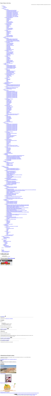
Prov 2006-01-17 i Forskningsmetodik (11, 183)
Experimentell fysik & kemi (7, 83)
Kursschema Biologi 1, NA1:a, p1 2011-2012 (12, 16)
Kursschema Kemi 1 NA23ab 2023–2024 (12, 95)
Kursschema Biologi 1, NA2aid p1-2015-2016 (12, 14)
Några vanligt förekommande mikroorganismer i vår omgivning (15, 217)
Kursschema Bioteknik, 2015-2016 (11, 65)
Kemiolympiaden (9, 152)
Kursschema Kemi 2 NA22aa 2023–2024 (12, 126)
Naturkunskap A (6, 224)
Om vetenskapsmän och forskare (11, 173)
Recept (7, 113)
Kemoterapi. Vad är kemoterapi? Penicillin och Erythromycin (14, 211)
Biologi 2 (5, 37)
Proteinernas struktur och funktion (11, 73)
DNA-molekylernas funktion (10, 71)
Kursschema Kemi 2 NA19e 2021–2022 (12, 130)
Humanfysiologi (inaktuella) (10, 49)
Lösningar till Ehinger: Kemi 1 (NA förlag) (12, 114)
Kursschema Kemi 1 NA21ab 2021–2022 (12, 97)
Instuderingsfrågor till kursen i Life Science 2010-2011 (13, 197)
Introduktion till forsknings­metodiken (11, 171)
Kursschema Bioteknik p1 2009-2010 (11, 67)
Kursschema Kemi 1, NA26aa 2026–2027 (12, 91)
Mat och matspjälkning (9, 21)
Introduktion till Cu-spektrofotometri (11, 88)
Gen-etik (8, 76)
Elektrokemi (8, 104)
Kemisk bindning (9, 101)
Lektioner (6, 86)
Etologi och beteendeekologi (10, 45)
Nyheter (5, 6)
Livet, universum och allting (10, 228)
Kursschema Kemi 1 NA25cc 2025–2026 (12, 93)
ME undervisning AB (29, 394)
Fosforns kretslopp (3, 373)
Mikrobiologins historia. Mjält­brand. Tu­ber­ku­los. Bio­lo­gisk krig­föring (15, 206)
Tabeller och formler (6, 245)
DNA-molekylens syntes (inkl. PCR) (11, 194)
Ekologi (8, 27)
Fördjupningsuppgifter (8, 178)
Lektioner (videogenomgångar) (9, 17)
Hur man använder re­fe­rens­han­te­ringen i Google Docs (13, 157)
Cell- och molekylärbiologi (10, 51)
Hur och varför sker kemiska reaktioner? (12, 133)
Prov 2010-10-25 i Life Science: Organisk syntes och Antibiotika (15, 198)
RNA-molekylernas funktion (10, 72)
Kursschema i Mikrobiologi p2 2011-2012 (12, 201)
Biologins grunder (9, 24)
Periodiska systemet (9, 108)
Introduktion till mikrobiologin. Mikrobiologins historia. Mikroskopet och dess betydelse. (18, 204)
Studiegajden (5, 7)
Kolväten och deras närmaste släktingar (12, 135)
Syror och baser (9, 103)
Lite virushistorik (9, 212)
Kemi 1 (4, 89)
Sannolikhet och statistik (10, 165)
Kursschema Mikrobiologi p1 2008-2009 (12, 203)
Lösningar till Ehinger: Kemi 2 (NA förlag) (12, 145)
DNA (7, 80)
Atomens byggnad (9, 100)
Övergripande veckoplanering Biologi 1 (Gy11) (13, 11)
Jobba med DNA (9, 75)
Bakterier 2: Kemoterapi (10, 192)
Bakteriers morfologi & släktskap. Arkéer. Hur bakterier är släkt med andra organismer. (17, 207)
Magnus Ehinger (35, 394)
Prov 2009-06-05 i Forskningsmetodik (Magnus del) (13, 182)
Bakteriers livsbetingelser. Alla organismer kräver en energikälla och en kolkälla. (17, 210)
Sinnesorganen (8, 47)
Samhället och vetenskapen (10, 176)
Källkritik (6, 243)
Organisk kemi (8, 142)
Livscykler (8, 59)
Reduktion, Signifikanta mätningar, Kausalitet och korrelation (14, 174)
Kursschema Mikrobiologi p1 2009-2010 (12, 202)
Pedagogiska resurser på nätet (9, 36)
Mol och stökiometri (9, 102)
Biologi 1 (5, 8)
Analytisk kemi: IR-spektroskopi (11, 191)
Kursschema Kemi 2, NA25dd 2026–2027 (12, 124)
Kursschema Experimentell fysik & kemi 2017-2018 (13, 85)
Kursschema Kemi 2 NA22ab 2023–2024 (12, 127)
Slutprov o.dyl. (8, 56)
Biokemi (8, 138)
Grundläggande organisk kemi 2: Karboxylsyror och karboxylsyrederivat (16, 190)
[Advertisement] (24, 309)
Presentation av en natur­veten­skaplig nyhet (12, 179)
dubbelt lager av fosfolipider (9, 318)
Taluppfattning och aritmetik (10, 162)
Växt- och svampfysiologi (10, 52)
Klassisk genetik (9, 19)
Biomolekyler (8, 137)
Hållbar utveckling (9, 112)
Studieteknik (5, 238)
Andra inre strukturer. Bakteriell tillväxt (12, 209)
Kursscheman (7, 9)
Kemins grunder (9, 116)
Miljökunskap (8, 54)
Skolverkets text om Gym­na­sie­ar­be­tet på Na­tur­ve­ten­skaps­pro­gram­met (15, 155)
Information (6, 154)
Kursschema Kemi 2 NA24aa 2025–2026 (12, 125)
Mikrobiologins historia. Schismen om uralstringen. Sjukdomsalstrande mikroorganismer (18, 205)
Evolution (8, 20)
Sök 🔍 (3, 247)
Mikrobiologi (8, 70)
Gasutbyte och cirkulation (10, 22)
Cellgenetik (8, 18)
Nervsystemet (8, 46)
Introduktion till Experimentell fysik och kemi (12, 87)
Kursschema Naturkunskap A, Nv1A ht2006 (12, 226)
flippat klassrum (11, 258)
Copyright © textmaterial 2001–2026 (22, 394)
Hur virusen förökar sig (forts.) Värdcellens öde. (13, 214)
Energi (7, 229)
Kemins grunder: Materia (10, 106)
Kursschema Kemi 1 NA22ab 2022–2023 (12, 96)
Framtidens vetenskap (9, 177)
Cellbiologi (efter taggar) (10, 60)
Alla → (8, 98)
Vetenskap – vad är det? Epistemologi (11, 172)
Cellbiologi (8, 57)
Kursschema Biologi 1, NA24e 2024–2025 (12, 12)
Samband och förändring (10, 164)
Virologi (8, 223)
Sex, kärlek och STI (9, 29)
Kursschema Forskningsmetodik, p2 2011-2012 (13, 168)
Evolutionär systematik (9, 44)
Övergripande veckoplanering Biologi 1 (12, 10)
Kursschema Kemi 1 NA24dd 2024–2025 (12, 94)
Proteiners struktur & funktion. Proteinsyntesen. (13, 193)
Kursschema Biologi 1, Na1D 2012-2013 (12, 15)
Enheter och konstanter (8, 246)
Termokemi (8, 119)
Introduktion (8, 42)
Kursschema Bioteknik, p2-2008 (11, 68)
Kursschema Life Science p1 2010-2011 (12, 187)
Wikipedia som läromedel (7, 237)
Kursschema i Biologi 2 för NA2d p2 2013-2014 (13, 40)
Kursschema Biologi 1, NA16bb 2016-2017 (12, 13)
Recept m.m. (8, 77)
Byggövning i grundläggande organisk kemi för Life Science (14, 196)
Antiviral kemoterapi (9, 215)
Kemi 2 (4, 122)
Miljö (7, 230)
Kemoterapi (8, 222)
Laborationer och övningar (8, 23)
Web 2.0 (6, 242)
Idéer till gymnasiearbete (8, 159)
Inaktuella (3, 166)
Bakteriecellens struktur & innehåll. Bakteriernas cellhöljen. (14, 208)
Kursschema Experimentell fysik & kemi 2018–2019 (13, 84)
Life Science (5, 185)
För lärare (3, 236)
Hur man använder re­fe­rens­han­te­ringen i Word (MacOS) (14, 158)
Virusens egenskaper (9, 213)
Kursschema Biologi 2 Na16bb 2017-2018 (12, 39)
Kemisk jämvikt (9, 148)
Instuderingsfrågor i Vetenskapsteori (11, 181)
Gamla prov (6, 30)
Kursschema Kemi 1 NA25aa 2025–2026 (12, 92)
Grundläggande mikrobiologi (10, 74)
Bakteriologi (8, 221)
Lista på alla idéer (9, 160)
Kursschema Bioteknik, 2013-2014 (11, 66)
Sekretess (5, 240)
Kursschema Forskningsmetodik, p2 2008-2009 (13, 169)
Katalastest (8, 218)
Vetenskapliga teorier (9, 175)
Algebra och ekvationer (10, 163)
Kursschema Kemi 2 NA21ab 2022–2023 (12, 128)
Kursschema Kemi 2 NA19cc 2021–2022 (12, 129)
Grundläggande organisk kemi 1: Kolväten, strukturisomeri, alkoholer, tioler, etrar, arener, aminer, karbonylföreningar (21, 189)
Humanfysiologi (9, 55)
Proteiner (8, 81)
